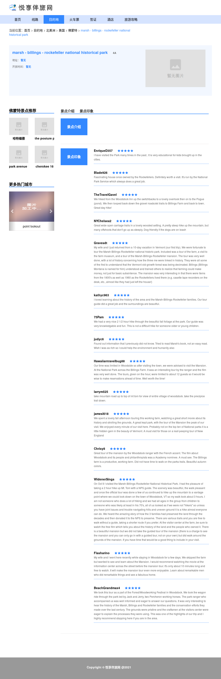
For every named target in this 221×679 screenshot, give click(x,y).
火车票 (74, 19)
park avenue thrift (18, 166)
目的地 (54, 19)
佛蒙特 (72, 30)
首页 (17, 19)
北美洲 (50, 30)
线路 (35, 19)
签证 (93, 19)
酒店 (110, 19)
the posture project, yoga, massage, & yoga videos (44, 138)
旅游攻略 (131, 19)
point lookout (31, 226)
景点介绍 (67, 110)
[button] (12, 211)
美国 (62, 30)
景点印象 (86, 110)
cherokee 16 (45, 166)
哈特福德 (19, 138)
